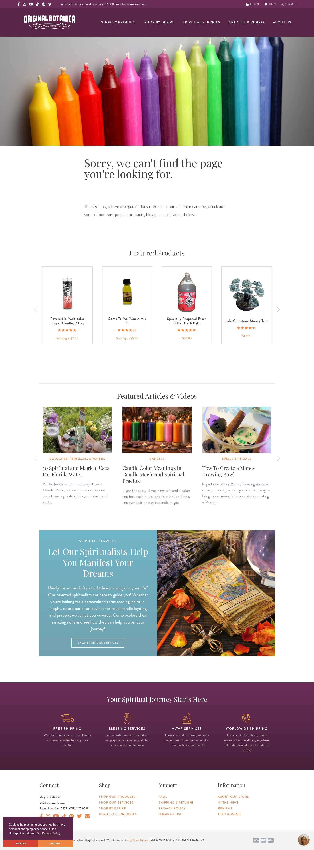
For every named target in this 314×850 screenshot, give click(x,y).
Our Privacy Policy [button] (48, 833)
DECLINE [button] (20, 843)
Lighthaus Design (138, 840)
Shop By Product (118, 22)
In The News (228, 803)
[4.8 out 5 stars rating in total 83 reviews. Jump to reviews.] (187, 330)
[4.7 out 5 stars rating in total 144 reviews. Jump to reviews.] (67, 330)
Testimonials (229, 814)
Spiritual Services (201, 22)
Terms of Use (170, 814)
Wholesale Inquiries (118, 814)
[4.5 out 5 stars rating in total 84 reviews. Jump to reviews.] (127, 330)
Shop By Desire (159, 22)
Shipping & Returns (176, 803)
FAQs (162, 797)
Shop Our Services (116, 803)
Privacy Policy (172, 808)
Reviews (225, 808)
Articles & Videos (247, 22)
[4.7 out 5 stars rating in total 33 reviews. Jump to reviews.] (246, 327)
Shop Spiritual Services (98, 643)
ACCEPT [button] (55, 843)
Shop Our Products (117, 797)
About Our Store (233, 797)
